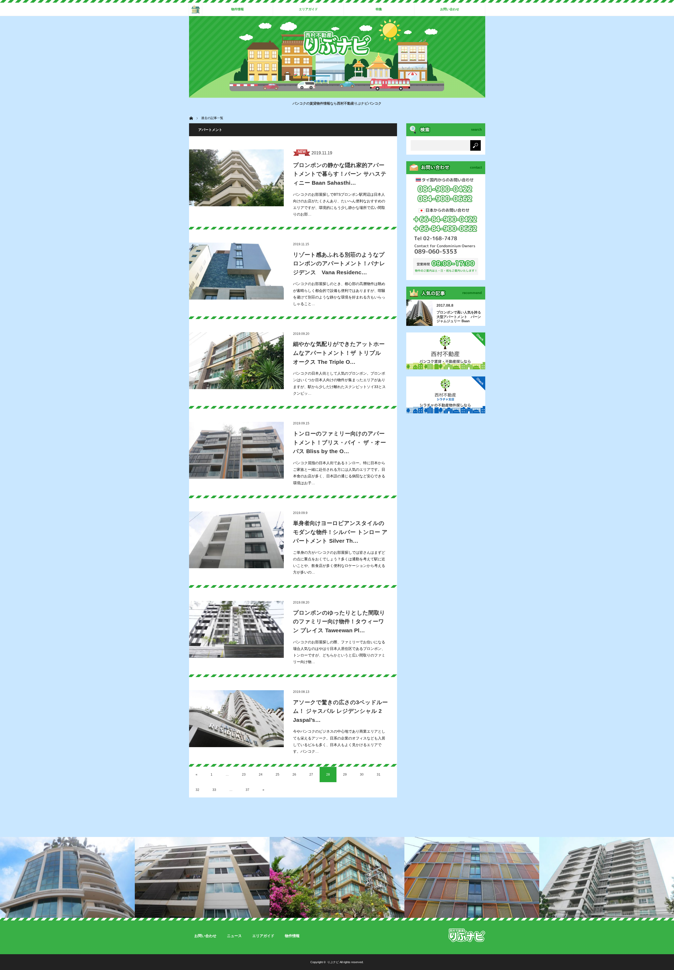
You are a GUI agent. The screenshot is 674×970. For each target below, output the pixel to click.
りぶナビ (333, 962)
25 (277, 774)
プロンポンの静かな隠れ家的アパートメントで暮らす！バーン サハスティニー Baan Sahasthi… (339, 174)
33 (214, 790)
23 (244, 774)
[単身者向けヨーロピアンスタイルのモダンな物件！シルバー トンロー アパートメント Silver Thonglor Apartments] (236, 539)
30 (362, 774)
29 (345, 774)
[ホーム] (195, 9)
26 (294, 774)
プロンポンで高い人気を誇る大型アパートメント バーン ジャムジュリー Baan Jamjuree (459, 317)
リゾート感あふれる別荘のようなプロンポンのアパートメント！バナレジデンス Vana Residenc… (339, 263)
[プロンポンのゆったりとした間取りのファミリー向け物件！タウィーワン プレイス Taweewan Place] (236, 629)
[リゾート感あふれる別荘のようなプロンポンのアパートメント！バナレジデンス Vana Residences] (236, 271)
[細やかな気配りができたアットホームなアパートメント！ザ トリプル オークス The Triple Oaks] (236, 360)
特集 (379, 9)
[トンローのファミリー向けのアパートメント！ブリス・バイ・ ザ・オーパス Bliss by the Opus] (236, 450)
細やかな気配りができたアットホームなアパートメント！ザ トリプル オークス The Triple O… (339, 353)
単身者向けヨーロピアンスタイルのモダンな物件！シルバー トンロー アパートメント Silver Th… (340, 532)
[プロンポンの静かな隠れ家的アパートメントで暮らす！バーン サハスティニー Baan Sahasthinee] (236, 177)
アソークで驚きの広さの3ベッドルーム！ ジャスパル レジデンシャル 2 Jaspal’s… (340, 711)
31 (378, 774)
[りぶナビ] (337, 54)
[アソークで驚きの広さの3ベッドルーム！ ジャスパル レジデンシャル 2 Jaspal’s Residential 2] (236, 718)
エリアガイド (308, 9)
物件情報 (237, 9)
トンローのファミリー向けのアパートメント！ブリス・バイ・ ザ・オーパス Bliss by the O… (339, 442)
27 (311, 774)
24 (260, 774)
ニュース (234, 936)
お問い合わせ (449, 9)
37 (247, 790)
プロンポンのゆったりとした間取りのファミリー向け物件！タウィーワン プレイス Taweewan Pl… (339, 621)
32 (197, 790)
